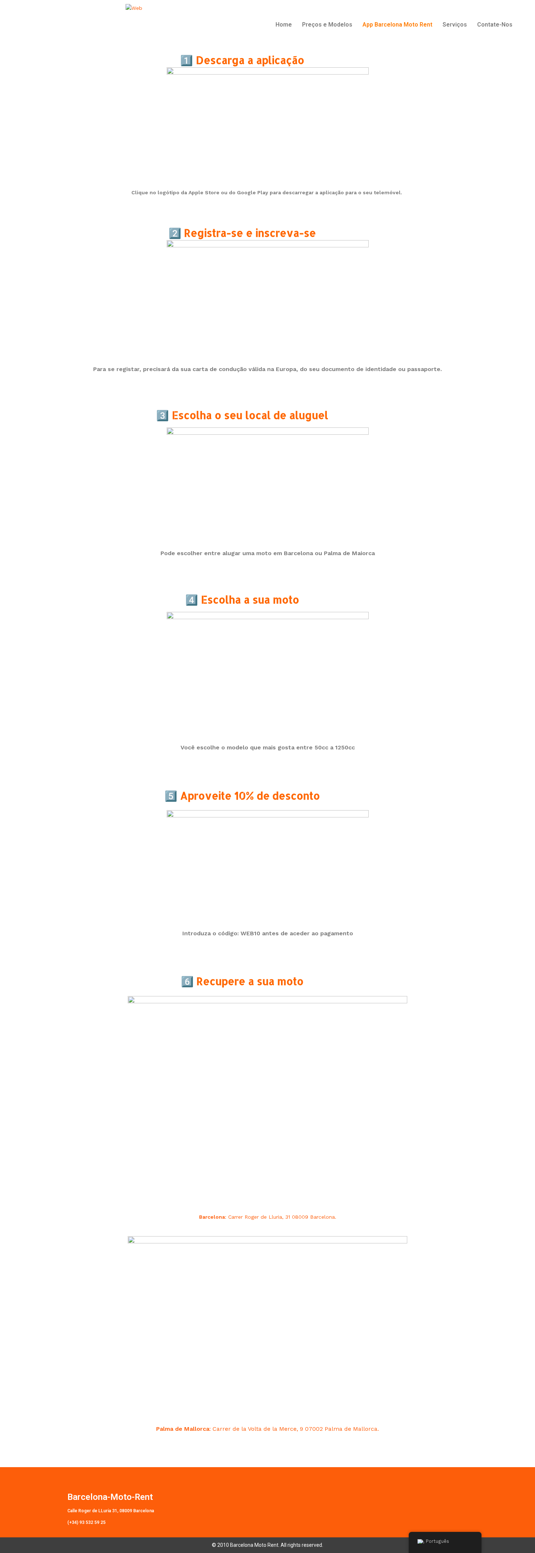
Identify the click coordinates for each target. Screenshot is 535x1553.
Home (284, 24)
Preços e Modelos (327, 24)
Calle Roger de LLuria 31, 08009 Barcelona (110, 1510)
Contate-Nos (494, 24)
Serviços (455, 24)
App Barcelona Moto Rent (397, 24)
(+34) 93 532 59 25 (86, 1522)
